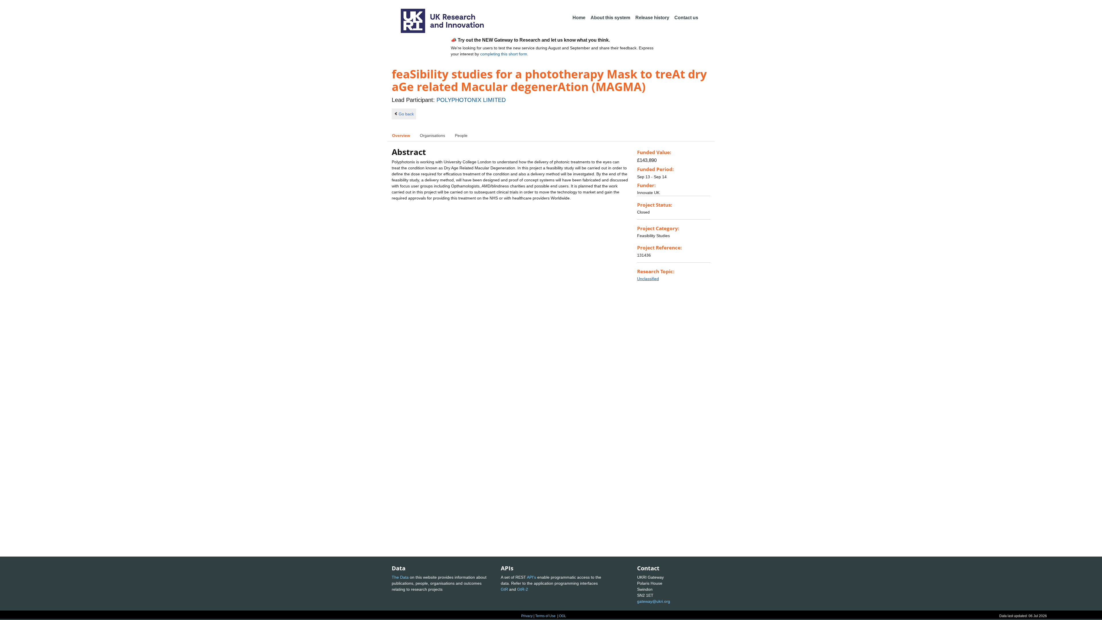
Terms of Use (545, 616)
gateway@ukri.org (653, 601)
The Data (400, 577)
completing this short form (503, 54)
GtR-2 (522, 589)
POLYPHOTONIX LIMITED (471, 100)
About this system (610, 17)
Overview (401, 135)
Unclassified (648, 278)
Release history (652, 17)
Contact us (686, 17)
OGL (562, 616)
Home (579, 17)
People (461, 135)
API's (531, 577)
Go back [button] (406, 114)
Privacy (527, 616)
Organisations (432, 135)
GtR (504, 589)
